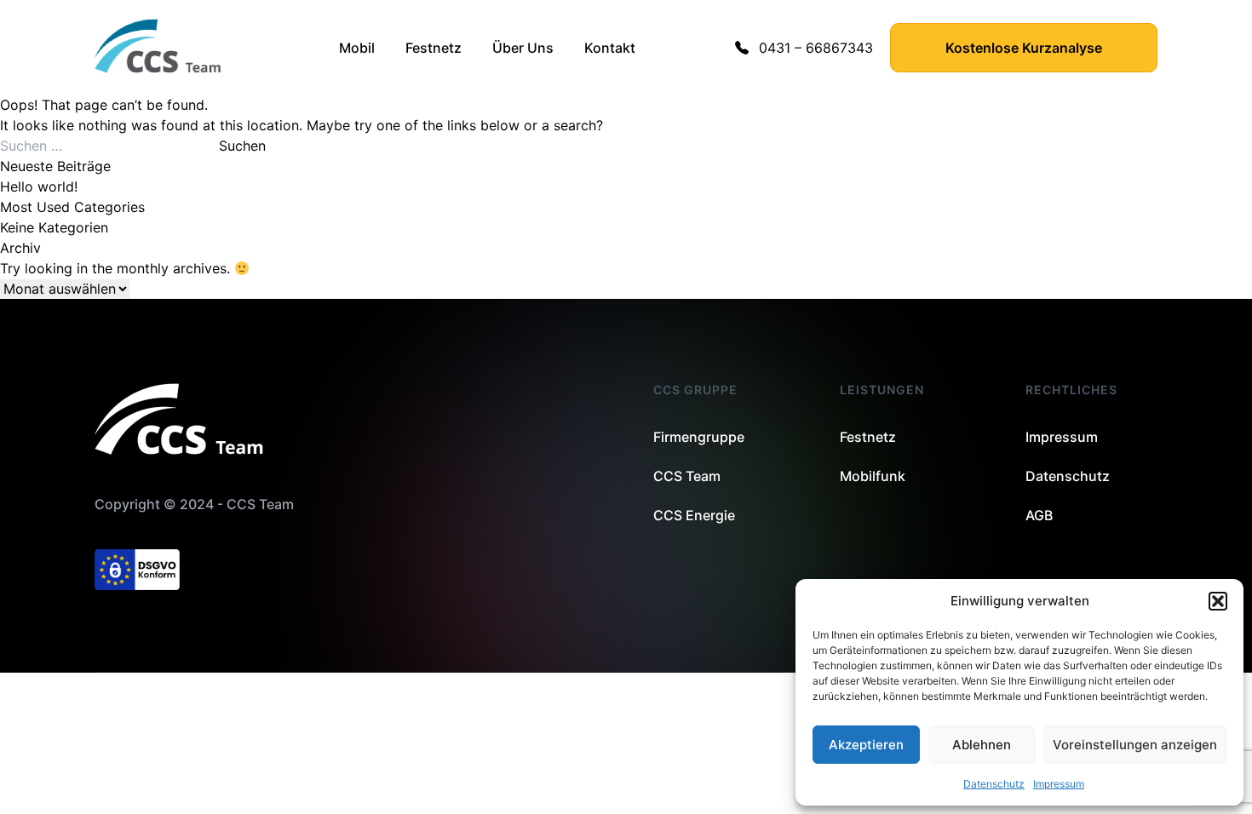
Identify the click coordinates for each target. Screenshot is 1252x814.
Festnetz (433, 47)
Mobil (357, 47)
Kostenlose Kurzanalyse (1023, 47)
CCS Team (687, 475)
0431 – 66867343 (816, 47)
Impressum (1058, 783)
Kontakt (609, 47)
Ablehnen (981, 745)
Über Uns (523, 47)
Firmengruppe (698, 436)
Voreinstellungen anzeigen (1135, 745)
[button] (1217, 601)
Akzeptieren (866, 745)
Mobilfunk (872, 475)
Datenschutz (994, 783)
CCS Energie (694, 515)
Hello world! (39, 186)
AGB (1039, 515)
